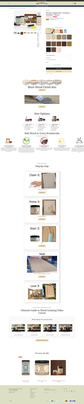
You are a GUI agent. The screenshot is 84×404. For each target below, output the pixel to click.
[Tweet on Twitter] (51, 73)
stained (25, 151)
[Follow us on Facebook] (64, 391)
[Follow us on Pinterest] (69, 391)
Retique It (48, 10)
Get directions (45, 0)
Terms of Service (32, 396)
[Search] (72, 3)
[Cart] (74, 3)
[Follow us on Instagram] (67, 391)
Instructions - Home (33, 392)
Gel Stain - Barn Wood (26, 380)
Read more (42, 192)
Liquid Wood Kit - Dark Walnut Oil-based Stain (58, 380)
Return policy (32, 397)
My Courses (32, 393)
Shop (31, 391)
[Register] (54, 392)
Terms (58, 19)
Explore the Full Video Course (42, 340)
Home (9, 8)
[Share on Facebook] (48, 73)
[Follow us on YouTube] (71, 391)
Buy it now (58, 71)
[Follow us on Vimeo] (74, 391)
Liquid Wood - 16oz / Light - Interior (42, 380)
